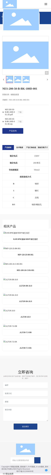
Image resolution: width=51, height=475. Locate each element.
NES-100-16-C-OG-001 (25, 270)
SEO (4, 473)
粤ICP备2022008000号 (24, 471)
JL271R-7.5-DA (25, 348)
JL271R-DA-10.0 (25, 301)
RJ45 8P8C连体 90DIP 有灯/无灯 (25, 239)
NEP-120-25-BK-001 (25, 254)
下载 (19, 112)
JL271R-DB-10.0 (25, 286)
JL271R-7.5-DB (26, 332)
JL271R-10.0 (25, 317)
